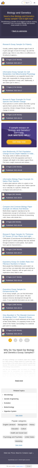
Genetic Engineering (11, 399)
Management (22, 425)
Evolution (7, 403)
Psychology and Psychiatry (12, 437)
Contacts (25, 453)
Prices (13, 453)
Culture (23, 429)
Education (15, 429)
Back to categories (19, 31)
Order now (7, 453)
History (32, 425)
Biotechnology (9, 407)
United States (29, 437)
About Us (19, 453)
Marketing (18, 441)
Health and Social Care (19, 433)
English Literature (9, 425)
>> (27, 340)
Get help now (19, 141)
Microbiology (8, 395)
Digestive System (10, 411)
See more (19, 415)
